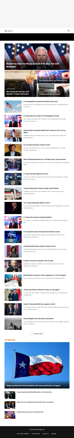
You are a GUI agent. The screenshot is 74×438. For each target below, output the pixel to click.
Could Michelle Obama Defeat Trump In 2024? (39, 246)
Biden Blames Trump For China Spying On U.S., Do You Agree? (44, 275)
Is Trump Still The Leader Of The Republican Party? (41, 116)
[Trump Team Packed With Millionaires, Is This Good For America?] (10, 395)
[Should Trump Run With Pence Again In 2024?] (13, 309)
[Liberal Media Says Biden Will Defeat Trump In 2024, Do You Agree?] (13, 135)
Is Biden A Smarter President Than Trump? (38, 261)
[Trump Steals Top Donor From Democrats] (10, 415)
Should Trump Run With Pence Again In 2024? (39, 304)
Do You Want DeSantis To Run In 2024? (36, 145)
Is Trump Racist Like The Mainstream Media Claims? (41, 232)
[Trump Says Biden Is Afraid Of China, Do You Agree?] (13, 295)
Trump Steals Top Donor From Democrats (30, 412)
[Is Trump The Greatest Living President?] (13, 222)
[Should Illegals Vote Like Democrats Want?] (13, 324)
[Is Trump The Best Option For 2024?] (13, 179)
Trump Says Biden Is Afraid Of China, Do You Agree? (41, 290)
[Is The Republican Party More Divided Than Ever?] (13, 107)
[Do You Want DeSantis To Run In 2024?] (13, 150)
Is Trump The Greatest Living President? (37, 217)
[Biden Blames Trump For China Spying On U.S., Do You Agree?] (13, 280)
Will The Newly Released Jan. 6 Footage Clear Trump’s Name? (44, 159)
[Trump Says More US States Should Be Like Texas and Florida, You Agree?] (37, 365)
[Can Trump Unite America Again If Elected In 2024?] (53, 76)
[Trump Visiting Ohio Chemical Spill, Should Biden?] (13, 193)
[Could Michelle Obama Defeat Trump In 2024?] (13, 251)
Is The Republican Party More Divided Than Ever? (40, 101)
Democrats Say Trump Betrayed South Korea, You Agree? (35, 402)
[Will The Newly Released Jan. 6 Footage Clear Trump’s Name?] (13, 164)
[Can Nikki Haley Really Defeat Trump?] (53, 90)
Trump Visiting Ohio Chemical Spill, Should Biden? (41, 188)
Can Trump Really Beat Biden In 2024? (36, 203)
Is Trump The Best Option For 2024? (35, 174)
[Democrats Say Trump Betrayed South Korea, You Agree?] (10, 405)
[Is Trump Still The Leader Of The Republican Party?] (13, 121)
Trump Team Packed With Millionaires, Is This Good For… (35, 392)
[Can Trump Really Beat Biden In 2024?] (13, 208)
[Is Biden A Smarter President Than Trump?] (13, 266)
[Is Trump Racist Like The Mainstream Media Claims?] (13, 237)
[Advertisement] (37, 14)
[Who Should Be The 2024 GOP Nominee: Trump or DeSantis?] (21, 83)
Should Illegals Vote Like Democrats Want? (38, 319)
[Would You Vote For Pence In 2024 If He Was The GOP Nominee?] (37, 56)
